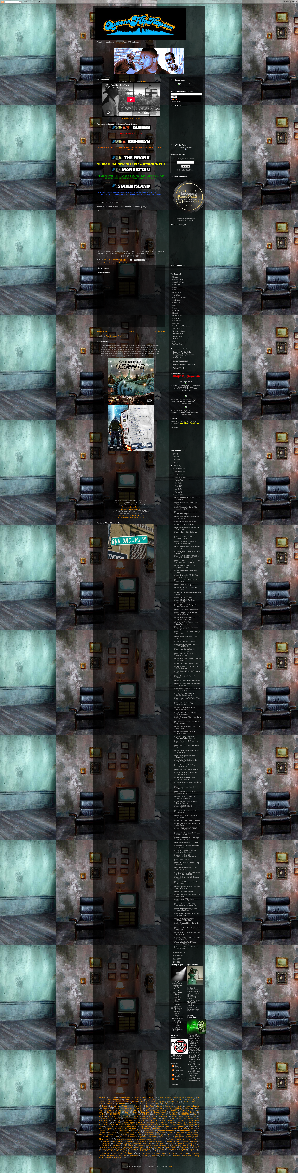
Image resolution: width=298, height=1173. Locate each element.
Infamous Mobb (193, 1120)
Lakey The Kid (132, 1126)
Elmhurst (184, 1112)
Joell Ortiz (114, 1125)
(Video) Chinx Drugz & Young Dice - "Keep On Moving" (186, 713)
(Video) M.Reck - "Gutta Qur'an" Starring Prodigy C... (185, 566)
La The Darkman (107, 263)
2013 (175, 457)
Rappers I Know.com (177, 1005)
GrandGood (176, 303)
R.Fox (191, 1139)
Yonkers (154, 1156)
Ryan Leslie (116, 1145)
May (176, 489)
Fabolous (102, 1114)
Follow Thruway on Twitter (131, 118)
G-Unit (125, 1116)
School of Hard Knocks (152, 1145)
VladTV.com (183, 1153)
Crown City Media (178, 282)
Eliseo (177, 1001)
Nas (139, 1133)
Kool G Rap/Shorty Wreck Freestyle (194, 1079)
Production (105, 1137)
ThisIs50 (175, 339)
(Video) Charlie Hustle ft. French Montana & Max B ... (185, 708)
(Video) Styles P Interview (186, 220)
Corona (106, 1108)
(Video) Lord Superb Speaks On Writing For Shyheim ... (185, 851)
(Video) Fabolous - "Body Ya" (184, 585)
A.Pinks (177, 999)
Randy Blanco (118, 1141)
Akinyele (136, 1097)
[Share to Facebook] (142, 260)
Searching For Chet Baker (181, 326)
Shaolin (193, 1145)
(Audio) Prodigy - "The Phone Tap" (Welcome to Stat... (185, 613)
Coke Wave (150, 1106)
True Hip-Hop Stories (143, 1151)
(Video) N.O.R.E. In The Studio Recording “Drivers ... (184, 601)
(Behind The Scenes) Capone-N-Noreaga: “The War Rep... (185, 542)
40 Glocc (102, 1098)
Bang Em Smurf (166, 1100)
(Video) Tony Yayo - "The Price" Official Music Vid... (185, 792)
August (177, 480)
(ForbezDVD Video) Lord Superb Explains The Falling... (185, 797)
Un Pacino (192, 1151)
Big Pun (153, 1102)
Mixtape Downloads (166, 1131)
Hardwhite (145, 1118)
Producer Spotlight (193, 1135)
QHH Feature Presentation (148, 1137)
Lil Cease (191, 1126)
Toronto (101, 1151)
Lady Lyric (177, 1013)
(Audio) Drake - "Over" (181, 860)
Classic (125, 1106)
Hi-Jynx (177, 1027)
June (177, 486)
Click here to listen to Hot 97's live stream (177, 1056)
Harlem (155, 1118)
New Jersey (149, 1133)
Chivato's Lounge (178, 279)
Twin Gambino (165, 1151)
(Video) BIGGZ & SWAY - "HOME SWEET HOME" (185, 829)
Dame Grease (185, 1110)
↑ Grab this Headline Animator (186, 86)
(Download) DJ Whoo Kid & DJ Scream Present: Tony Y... (187, 689)
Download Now (186, 390)
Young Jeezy (187, 1155)
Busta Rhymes (146, 1104)
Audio (126, 1100)
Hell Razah (182, 1118)
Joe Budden (103, 1125)
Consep (188, 1106)
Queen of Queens (191, 1137)
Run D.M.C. (105, 1145)
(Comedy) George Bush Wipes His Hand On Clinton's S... (185, 606)
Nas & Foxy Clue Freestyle (194, 1065)
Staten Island (184, 1147)
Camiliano (177, 1104)
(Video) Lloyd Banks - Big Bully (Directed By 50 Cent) (184, 618)
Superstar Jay (121, 1149)
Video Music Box (159, 1153)
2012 (175, 460)
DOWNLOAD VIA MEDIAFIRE (131, 517)
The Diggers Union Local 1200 (184, 364)
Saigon (131, 1145)
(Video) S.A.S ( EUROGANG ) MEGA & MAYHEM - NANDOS (187, 873)
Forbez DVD (176, 292)
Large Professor (145, 1127)
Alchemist (190, 1098)
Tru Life (131, 1151)
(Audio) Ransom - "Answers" (183, 597)
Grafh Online (176, 300)
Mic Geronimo (136, 1131)
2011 (175, 463)
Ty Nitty (182, 1151)
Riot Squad (148, 1143)
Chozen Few (177, 1003)
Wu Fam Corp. (177, 344)
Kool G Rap (110, 1127)
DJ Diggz (178, 1108)
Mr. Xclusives (177, 316)
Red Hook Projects (173, 1141)
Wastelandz (111, 1156)
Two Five (175, 1151)
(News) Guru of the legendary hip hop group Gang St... (186, 914)
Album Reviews (179, 1097)
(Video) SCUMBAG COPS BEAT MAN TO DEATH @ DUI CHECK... (187, 562)
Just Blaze (165, 1124)
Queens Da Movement (124, 1139)
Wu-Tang (144, 1156)
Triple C (124, 1151)
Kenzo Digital (188, 1124)
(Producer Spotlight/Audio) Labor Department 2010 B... (185, 943)
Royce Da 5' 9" (194, 1143)
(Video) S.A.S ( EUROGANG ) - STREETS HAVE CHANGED (185, 905)
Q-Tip (115, 1137)
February (178, 952)
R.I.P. (197, 1139)
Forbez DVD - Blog (179, 368)
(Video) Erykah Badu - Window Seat (186, 610)
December (178, 468)
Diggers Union (177, 287)
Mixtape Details (149, 1131)
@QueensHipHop (185, 147)
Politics (168, 1135)
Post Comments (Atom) (114, 336)
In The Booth (140, 1120)
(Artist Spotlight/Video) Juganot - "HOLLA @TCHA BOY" (185, 919)
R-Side (177, 991)
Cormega (196, 1106)
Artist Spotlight (113, 1100)
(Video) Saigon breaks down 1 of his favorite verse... (186, 751)
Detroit (118, 1112)
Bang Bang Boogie (151, 1100)
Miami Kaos (123, 1131)
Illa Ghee (129, 1120)
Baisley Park (139, 1100)
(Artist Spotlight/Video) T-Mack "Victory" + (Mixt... (184, 538)
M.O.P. (166, 1128)
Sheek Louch (103, 1147)
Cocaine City (138, 1106)
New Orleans (160, 1133)
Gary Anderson (178, 1067)
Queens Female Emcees (143, 1139)
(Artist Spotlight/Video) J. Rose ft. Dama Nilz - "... (185, 756)
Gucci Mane (116, 1118)
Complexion (177, 1031)
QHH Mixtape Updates (166, 1137)
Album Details (148, 1098)
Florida (137, 1114)
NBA (120, 1132)
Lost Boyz (156, 1129)
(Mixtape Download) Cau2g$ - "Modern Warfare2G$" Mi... (187, 834)
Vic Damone (118, 1153)
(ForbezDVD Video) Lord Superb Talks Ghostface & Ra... (187, 938)
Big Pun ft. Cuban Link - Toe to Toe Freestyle (194, 1061)
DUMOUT (174, 1110)
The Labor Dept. (177, 334)
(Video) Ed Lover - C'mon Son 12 (185, 524)
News (170, 1133)
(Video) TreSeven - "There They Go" (186, 770)
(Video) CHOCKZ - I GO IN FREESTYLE (183, 807)
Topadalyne (193, 1149)
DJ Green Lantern (125, 1110)
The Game (132, 1149)
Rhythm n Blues (104, 1143)
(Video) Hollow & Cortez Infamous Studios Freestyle (185, 802)
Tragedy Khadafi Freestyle (194, 1069)
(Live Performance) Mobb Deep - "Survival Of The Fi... (185, 766)
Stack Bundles (171, 1147)
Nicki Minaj (180, 1133)
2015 (175, 454)
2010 (175, 466)
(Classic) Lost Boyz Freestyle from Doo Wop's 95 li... (186, 623)
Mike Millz (177, 998)
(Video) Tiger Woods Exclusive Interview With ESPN (184, 732)
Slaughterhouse (116, 1147)
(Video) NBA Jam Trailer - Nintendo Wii (187, 681)
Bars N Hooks (180, 1100)
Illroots (174, 308)
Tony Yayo (182, 1149)
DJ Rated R (150, 1110)
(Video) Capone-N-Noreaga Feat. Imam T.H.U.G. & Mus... (187, 887)
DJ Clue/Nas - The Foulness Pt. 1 (194, 1048)
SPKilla (143, 81)
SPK (124, 1145)
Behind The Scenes (121, 1102)
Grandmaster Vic (104, 1118)
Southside (139, 1147)
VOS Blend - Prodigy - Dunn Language (192, 1007)
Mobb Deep (185, 1131)
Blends (194, 1102)
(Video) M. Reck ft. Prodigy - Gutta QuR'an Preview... (186, 667)
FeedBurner (190, 170)
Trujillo (177, 982)
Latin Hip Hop (158, 1126)
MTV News (175, 1129)
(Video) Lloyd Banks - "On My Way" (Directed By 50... (186, 576)
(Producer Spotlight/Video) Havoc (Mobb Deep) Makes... (185, 909)
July (176, 483)
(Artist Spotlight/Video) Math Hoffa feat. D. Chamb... (185, 868)
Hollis (112, 1120)
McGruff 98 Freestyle (194, 1076)
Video (116, 263)
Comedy (160, 1106)
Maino (185, 1129)
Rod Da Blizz (160, 1143)
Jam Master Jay (152, 1123)
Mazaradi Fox (103, 1131)
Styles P (196, 1147)
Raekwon (106, 1141)
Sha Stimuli (175, 1145)
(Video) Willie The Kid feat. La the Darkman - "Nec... (185, 761)
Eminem (193, 1112)
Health (174, 1118)
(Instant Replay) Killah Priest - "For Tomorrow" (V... (186, 742)
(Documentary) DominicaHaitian (185, 521)
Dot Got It (175, 290)
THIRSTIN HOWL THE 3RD (177, 1019)
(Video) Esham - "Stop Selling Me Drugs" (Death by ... (185, 533)
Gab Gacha (152, 1116)
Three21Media (159, 1149)
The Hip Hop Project (179, 331)
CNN (156, 1104)
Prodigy (178, 1135)
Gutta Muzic (126, 1118)
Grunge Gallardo (177, 1017)
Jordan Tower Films (140, 1124)
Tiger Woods (172, 1149)
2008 (175, 962)
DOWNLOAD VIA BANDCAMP (131, 515)
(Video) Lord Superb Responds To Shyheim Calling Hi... (185, 513)
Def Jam (110, 1112)
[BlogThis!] (137, 260)
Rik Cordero (137, 1143)
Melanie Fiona (177, 985)
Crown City (138, 1108)
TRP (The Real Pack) (177, 993)
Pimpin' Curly (149, 1135)
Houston (120, 1120)
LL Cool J (121, 1126)
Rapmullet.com (141, 1141)
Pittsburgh (159, 1135)
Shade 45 (185, 1145)
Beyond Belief (177, 1022)
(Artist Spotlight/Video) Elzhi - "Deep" (186, 842)
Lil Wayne (107, 1129)
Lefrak (168, 1127)
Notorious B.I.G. (113, 1135)
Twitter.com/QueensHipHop (131, 507)
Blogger (170, 1166)
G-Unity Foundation (140, 1116)
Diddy (127, 1112)
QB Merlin (175, 318)
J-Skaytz (177, 996)
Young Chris (176, 1155)
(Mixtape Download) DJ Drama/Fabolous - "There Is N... (186, 856)
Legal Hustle (176, 310)
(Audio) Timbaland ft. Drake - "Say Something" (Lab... (185, 508)
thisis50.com (118, 1157)
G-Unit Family (177, 295)
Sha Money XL (164, 1145)
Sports (160, 1147)
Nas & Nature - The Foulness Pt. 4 (194, 1051)
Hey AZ (174, 305)
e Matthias (178, 1079)
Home (131, 331)
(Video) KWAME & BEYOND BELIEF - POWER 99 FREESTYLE (187, 557)
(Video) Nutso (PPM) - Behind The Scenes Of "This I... (185, 655)
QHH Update (179, 1137)
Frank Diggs (173, 1114)
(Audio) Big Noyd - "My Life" (183, 891)
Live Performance (131, 1129)
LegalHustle (181, 1127)
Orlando (131, 1135)
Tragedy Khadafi (112, 1151)
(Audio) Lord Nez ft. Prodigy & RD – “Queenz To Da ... (186, 704)
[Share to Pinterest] (144, 260)
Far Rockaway (115, 1114)
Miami (114, 1131)
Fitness (129, 1114)
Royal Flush (182, 1143)
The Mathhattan (177, 336)
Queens (103, 1139)
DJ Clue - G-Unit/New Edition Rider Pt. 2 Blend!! (193, 989)
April (176, 492)
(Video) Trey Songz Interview (185, 218)
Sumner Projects (107, 1149)
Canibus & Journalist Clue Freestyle (194, 1043)
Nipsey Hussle (177, 984)
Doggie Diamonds (160, 1112)
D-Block (148, 1108)
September (179, 477)
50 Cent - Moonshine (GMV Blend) (193, 996)
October (178, 474)
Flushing (146, 1114)
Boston (101, 1104)
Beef (109, 1102)
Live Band (118, 1128)
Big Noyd (144, 1102)
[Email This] (135, 260)
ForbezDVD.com (159, 1114)
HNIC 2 (136, 1118)
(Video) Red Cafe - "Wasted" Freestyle (187, 820)
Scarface (140, 1145)
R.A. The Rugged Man (178, 1139)
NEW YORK (130, 1133)
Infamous (179, 1120)
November (178, 471)
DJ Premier (138, 1110)
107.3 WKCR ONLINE (180, 361)
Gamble (177, 1026)
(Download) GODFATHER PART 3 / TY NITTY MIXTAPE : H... (187, 645)
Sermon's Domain (178, 328)
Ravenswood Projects (156, 1141)
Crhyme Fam (118, 1108)
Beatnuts (102, 1102)
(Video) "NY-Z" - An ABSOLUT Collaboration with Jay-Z (184, 694)
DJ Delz (168, 1108)
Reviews (194, 1141)
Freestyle (185, 1114)
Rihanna (127, 1143)
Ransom (130, 1141)
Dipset (135, 1112)
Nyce (124, 1135)
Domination (174, 1112)
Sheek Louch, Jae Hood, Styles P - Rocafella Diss (194, 1056)
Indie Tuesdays (167, 1120)
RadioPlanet (176, 321)
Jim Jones (192, 1123)
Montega (177, 1012)
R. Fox (177, 987)
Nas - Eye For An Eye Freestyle (194, 1072)
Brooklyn (121, 1104)
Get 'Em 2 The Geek (179, 297)
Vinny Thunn (172, 1153)
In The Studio (153, 1120)
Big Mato (135, 1102)
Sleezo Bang (128, 1147)
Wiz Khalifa (122, 1155)
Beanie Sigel (192, 1100)
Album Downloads (165, 1097)
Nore (101, 1135)
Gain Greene (163, 1116)
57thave (175, 277)
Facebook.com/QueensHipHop (131, 509)
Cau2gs (196, 1104)
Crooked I (128, 1108)
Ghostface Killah (177, 1116)
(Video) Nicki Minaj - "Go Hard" (184, 641)
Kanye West (176, 1125)
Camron (187, 1104)
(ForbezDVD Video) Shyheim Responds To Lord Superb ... (184, 737)
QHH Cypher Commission (128, 1137)
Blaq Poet (185, 1102)
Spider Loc (152, 1147)
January (178, 955)
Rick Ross (117, 1143)
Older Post (160, 331)
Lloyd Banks (145, 1129)
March (177, 495)
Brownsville (134, 1104)
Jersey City (181, 1123)
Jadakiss (140, 1123)
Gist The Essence (177, 1008)
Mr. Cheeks (112, 1133)
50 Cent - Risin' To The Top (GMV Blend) (193, 1002)
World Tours (134, 1156)
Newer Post (102, 331)
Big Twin (162, 1102)
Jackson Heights (128, 1123)
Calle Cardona (167, 1104)
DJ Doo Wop (189, 1108)
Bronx (109, 1104)
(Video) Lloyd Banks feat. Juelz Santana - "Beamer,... (184, 778)
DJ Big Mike (159, 1108)
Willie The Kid (123, 263)
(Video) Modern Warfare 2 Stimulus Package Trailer (186, 628)
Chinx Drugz (115, 1106)
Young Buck (164, 1155)
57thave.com (125, 1098)
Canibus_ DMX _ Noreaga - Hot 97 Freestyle (194, 1036)
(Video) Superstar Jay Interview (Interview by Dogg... (184, 650)
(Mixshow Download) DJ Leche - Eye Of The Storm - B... (186, 838)
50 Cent (112, 1098)
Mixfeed (175, 313)
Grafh (187, 1116)
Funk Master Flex (113, 1116)
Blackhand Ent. (173, 1102)
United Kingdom (104, 1153)
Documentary (145, 1112)
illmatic (109, 1157)
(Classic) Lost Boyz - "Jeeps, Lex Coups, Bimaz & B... (185, 773)
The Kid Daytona (177, 1029)
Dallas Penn (176, 285)
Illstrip (177, 1015)
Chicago (104, 1106)
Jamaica (163, 1123)
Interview (106, 1123)
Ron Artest (175, 323)
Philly (140, 1135)
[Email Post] (130, 260)
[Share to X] (139, 260)
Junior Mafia (154, 1124)
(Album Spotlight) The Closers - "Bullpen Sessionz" (184, 900)
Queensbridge (159, 1139)
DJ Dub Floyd (111, 1110)
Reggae (185, 1141)
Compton (179, 1106)
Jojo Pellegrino (126, 1124)
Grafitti (195, 1116)
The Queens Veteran (179, 1076)
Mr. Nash (177, 989)
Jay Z (172, 1123)
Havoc (165, 1118)
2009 (175, 959)
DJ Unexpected (162, 1110)
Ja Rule (117, 1123)
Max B (193, 1129)
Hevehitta (191, 1118)
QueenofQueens (179, 1071)
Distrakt (177, 1010)
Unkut (174, 341)
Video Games (145, 1153)
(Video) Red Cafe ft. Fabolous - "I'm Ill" (187, 663)
